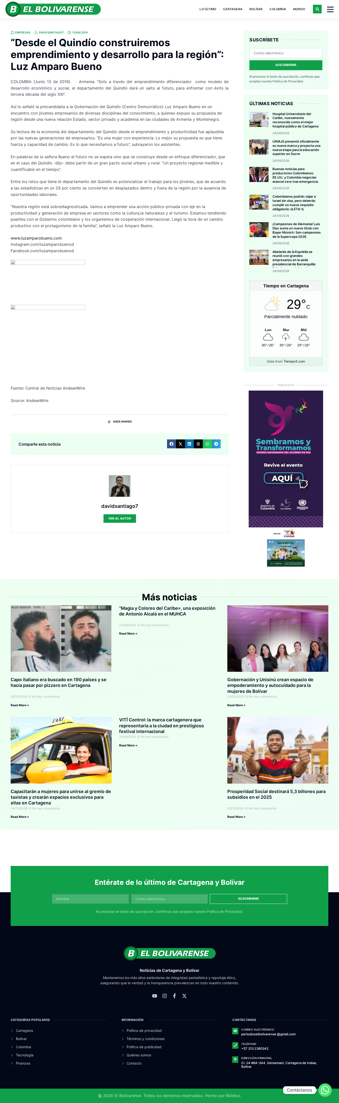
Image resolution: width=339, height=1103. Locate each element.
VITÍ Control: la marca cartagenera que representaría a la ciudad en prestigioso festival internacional (161, 725)
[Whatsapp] (325, 1090)
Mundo (299, 9)
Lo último (208, 9)
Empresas (23, 32)
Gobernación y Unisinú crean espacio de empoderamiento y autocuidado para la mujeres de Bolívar (270, 685)
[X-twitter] (184, 995)
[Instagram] (164, 995)
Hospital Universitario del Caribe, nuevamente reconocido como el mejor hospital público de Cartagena (295, 120)
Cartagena (232, 9)
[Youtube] (154, 995)
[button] (317, 9)
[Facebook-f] (174, 995)
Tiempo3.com (294, 361)
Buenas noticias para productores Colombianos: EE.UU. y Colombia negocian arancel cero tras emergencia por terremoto (295, 177)
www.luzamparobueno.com (36, 238)
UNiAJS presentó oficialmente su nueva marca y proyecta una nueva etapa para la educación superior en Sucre (296, 147)
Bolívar (256, 9)
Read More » (20, 705)
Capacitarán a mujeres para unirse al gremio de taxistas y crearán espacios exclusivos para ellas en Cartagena (61, 797)
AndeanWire (122, 421)
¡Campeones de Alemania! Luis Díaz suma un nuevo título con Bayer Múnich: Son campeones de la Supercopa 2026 (296, 230)
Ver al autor (119, 518)
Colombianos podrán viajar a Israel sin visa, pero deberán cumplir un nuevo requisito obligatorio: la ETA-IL (294, 202)
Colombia (278, 9)
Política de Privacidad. (288, 81)
